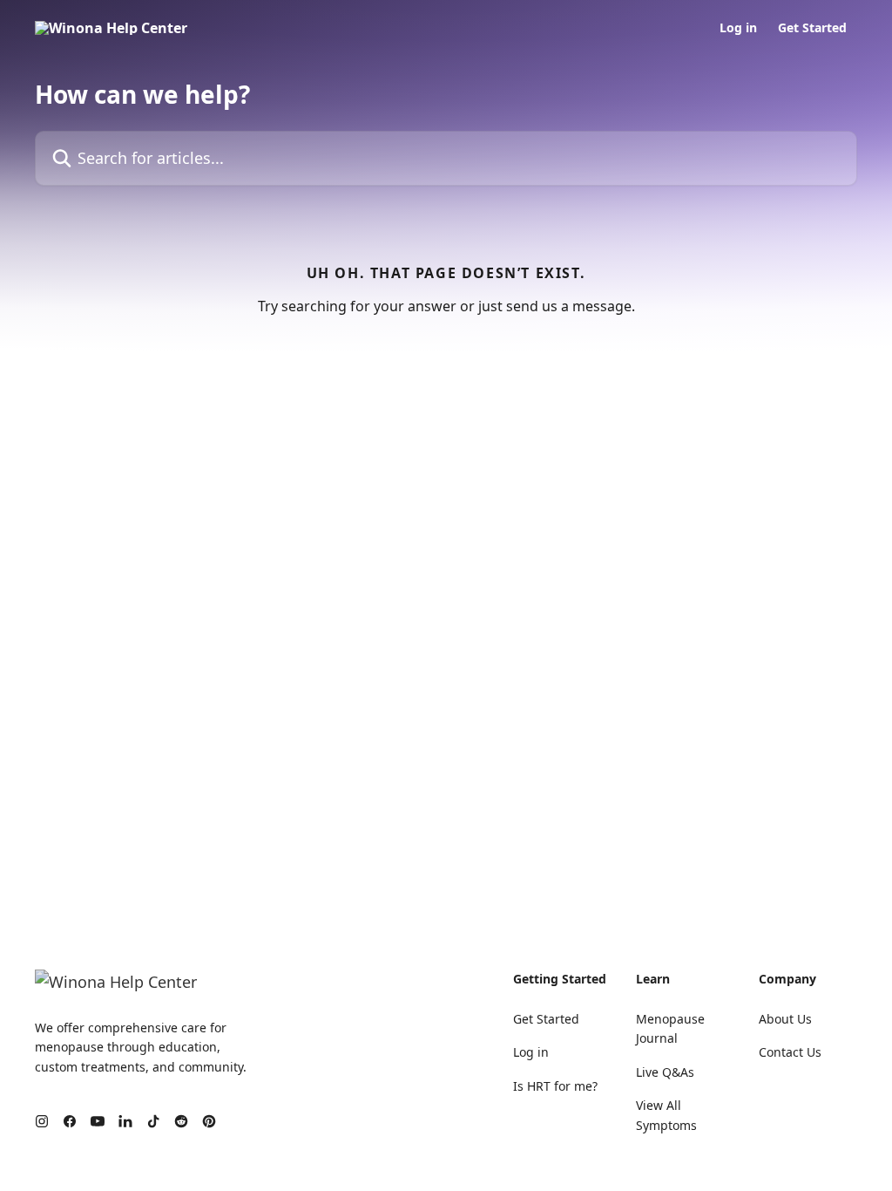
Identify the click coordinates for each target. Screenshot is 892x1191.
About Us (785, 1019)
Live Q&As (665, 1072)
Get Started (812, 28)
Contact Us (790, 1052)
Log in (738, 28)
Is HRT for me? (555, 1086)
